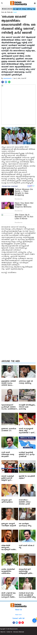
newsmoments (7, 78)
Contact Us (9, 632)
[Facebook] (14, 622)
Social (15, 12)
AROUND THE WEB (10, 361)
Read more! (18, 614)
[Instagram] (19, 622)
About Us (18, 610)
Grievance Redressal (18, 632)
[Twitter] (17, 622)
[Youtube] (22, 622)
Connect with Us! (18, 619)
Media (9, 12)
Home (3, 12)
